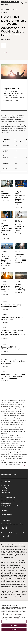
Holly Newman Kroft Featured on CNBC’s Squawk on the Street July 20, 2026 (13, 376)
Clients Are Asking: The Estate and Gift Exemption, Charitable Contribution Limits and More (13, 333)
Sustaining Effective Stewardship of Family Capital (13, 348)
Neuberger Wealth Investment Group (11, 506)
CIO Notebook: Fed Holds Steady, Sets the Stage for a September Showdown (6, 260)
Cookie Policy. (17, 619)
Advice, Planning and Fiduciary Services (11, 501)
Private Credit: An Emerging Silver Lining (20, 287)
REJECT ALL (14, 626)
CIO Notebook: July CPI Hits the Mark (6, 194)
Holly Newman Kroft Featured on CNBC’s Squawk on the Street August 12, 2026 (21, 198)
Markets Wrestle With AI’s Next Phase (20, 227)
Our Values (4, 490)
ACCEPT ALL (14, 629)
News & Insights (6, 514)
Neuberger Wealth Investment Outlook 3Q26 (20, 257)
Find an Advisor (5, 485)
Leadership (4, 488)
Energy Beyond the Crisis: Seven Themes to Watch (6, 287)
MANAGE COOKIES (14, 622)
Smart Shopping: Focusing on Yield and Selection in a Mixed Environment (13, 361)
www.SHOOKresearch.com (8, 441)
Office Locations (5, 492)
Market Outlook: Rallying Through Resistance (11, 305)
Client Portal (5, 520)
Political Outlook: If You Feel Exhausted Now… (12, 318)
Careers (4, 510)
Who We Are (5, 481)
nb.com (4, 536)
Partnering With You (8, 497)
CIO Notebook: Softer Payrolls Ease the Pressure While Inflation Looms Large (6, 229)
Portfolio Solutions (6, 503)
